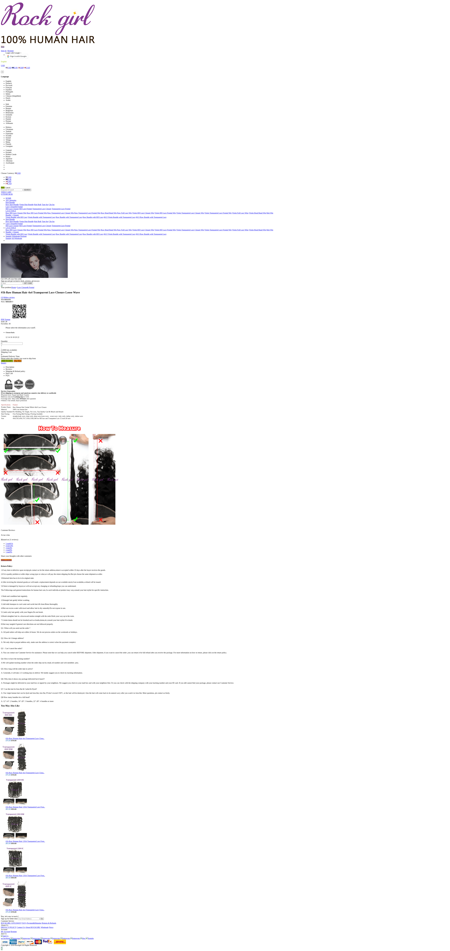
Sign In (3, 51)
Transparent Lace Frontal (61, 209)
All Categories (11, 200)
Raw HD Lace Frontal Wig (37, 213)
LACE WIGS (11, 211)
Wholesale (45, 927)
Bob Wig (269, 213)
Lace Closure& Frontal (14, 207)
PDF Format (5, 319)
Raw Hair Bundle (12, 205)
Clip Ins (51, 205)
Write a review (9, 297)
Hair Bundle (10, 202)
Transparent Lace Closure (41, 209)
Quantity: (4, 341)
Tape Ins (45, 205)
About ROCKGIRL (32, 927)
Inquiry (3, 363)
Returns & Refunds (49, 923)
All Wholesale (16, 238)
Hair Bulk (37, 205)
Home (13, 287)
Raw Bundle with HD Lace (93, 217)
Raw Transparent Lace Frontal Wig (87, 213)
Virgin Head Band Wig (257, 213)
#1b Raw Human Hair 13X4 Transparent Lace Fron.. (25, 807)
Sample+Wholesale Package (16, 236)
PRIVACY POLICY (8, 927)
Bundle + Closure (12, 215)
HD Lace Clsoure (12, 209)
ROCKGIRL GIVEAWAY (11, 923)
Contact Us (21, 927)
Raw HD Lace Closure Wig (16, 213)
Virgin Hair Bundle (26, 205)
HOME (8, 198)
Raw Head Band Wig (109, 213)
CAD (28, 68)
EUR (16, 68)
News (51, 927)
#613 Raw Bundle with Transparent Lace (151, 217)
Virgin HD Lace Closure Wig (143, 213)
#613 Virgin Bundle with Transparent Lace (119, 217)
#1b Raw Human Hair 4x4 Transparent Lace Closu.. (25, 738)
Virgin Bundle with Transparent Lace (41, 217)
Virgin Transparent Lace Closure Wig (190, 213)
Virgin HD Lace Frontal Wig (165, 213)
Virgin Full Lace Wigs (240, 213)
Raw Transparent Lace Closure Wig (60, 213)
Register (11, 51)
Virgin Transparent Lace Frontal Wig (218, 213)
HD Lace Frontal (25, 209)
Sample (8, 238)
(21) (2, 297)
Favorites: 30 (6, 324)
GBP (22, 68)
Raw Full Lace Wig (124, 213)
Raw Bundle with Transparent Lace (69, 217)
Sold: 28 (4, 322)
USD (3, 66)
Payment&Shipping (34, 923)
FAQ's (24, 923)
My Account (5, 932)
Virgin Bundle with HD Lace (16, 217)
